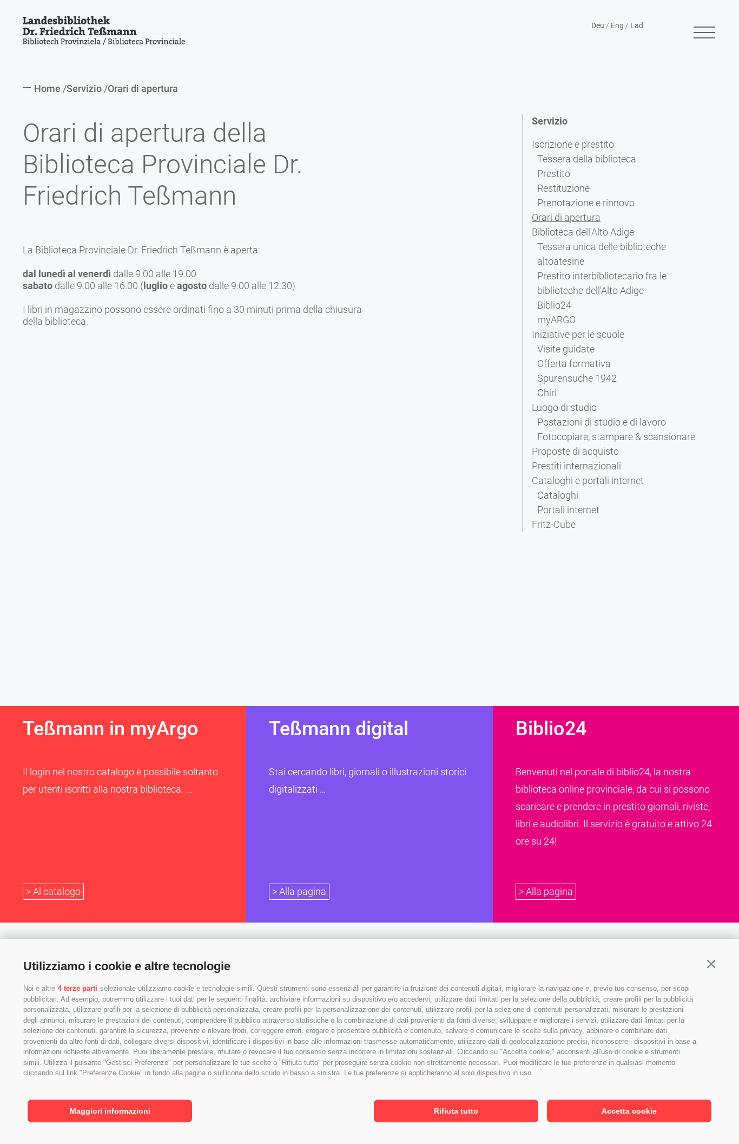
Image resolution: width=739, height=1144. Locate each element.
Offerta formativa (574, 363)
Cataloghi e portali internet (588, 480)
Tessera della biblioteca (586, 159)
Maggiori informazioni (110, 1111)
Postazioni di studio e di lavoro (601, 422)
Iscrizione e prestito (573, 144)
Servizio (550, 121)
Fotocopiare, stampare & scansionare (616, 436)
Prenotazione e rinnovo (586, 202)
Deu (597, 25)
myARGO (556, 319)
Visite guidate (566, 349)
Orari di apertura (566, 217)
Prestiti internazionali (576, 466)
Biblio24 (554, 305)
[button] (711, 964)
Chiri (547, 392)
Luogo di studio (564, 407)
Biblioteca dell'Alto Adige (583, 232)
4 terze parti (77, 988)
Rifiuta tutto (456, 1111)
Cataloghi (557, 495)
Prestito (553, 173)
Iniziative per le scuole (578, 334)
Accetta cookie (629, 1111)
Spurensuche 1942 (577, 378)
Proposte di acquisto (575, 451)
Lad (636, 25)
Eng (617, 25)
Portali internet (568, 509)
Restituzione (563, 188)
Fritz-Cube (554, 524)
